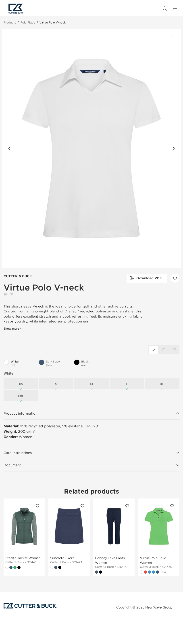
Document (12, 465)
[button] (91, 148)
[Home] (16, 9)
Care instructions (18, 452)
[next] (173, 148)
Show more (11, 328)
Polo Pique (28, 22)
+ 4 (163, 571)
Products (10, 22)
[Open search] (165, 8)
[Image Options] (172, 36)
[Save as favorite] (175, 278)
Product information (20, 413)
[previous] (9, 148)
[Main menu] (175, 8)
